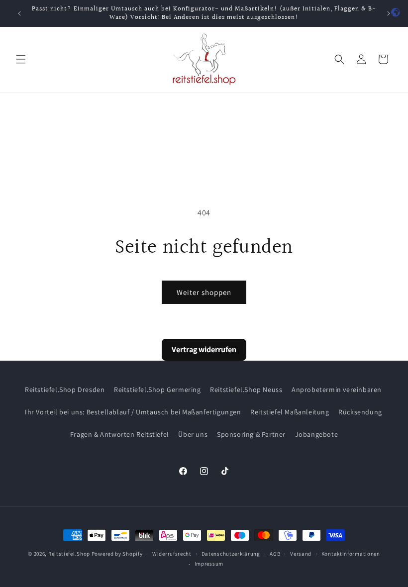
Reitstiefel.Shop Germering (157, 389)
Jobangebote (316, 434)
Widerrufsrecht (172, 553)
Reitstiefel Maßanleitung (289, 411)
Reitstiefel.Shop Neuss (246, 389)
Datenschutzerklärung (231, 553)
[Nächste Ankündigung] (389, 13)
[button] (21, 59)
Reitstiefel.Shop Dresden (64, 389)
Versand (300, 553)
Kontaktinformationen (350, 553)
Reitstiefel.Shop (69, 553)
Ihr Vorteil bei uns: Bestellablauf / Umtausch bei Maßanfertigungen (133, 411)
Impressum (209, 563)
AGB (275, 553)
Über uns (192, 434)
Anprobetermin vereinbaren (337, 389)
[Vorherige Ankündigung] (19, 13)
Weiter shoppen (204, 292)
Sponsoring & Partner (251, 434)
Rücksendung (360, 411)
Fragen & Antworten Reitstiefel (119, 434)
